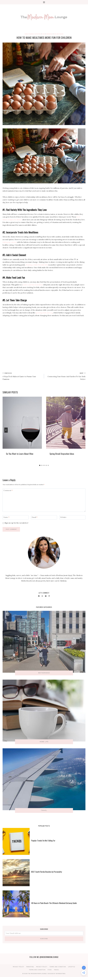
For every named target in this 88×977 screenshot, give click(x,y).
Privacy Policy (18, 966)
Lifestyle (71, 966)
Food (43, 34)
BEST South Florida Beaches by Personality (46, 871)
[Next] (82, 430)
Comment (8, 491)
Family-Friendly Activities (33, 34)
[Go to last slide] (6, 430)
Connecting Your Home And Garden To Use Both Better (66, 376)
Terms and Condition (58, 966)
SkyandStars (60, 973)
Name (6, 517)
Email (34, 517)
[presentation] (22, 423)
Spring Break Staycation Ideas (62, 453)
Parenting (49, 34)
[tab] (39, 465)
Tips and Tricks (58, 34)
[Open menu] (44, 2)
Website (63, 517)
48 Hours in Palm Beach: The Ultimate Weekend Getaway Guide (54, 903)
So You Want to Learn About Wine (19, 453)
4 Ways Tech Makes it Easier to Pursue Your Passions (19, 376)
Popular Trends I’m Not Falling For (43, 840)
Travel (56, 969)
